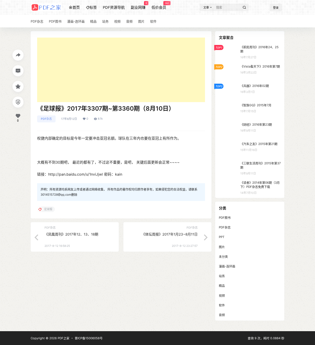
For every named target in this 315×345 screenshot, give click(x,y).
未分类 (223, 256)
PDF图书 (225, 217)
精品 (222, 285)
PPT (221, 237)
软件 (222, 305)
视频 (222, 295)
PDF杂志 (46, 119)
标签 (93, 7)
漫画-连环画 (227, 266)
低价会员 (159, 6)
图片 (222, 247)
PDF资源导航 (114, 7)
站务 (222, 276)
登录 (276, 7)
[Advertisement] (121, 70)
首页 (76, 7)
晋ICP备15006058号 (89, 338)
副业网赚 (138, 6)
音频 (222, 315)
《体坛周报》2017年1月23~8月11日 (170, 234)
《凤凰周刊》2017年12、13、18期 (71, 234)
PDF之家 (63, 338)
